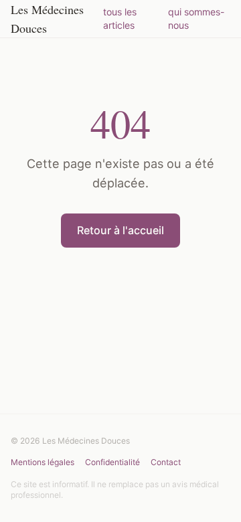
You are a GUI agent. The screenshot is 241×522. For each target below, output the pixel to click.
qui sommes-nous (196, 18)
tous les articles (120, 18)
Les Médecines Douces (47, 18)
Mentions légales (42, 462)
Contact (166, 462)
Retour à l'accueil (120, 230)
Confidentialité (112, 462)
